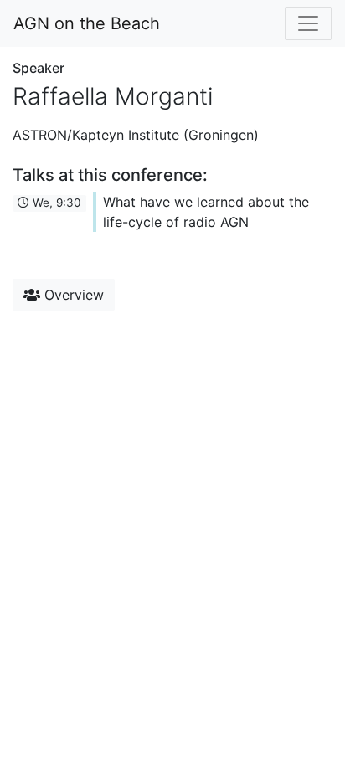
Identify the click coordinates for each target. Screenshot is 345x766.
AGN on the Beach (86, 23)
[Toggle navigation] (308, 23)
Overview (72, 294)
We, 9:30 (55, 202)
